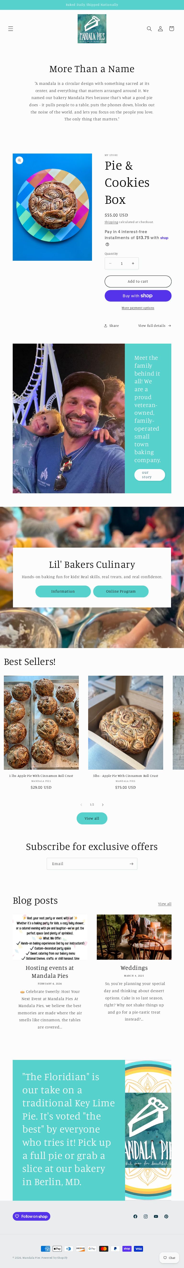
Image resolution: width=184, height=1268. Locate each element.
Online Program (121, 591)
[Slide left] (81, 804)
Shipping (111, 222)
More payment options (138, 307)
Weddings (134, 967)
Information (63, 591)
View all (92, 818)
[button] (10, 28)
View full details (152, 325)
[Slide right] (103, 804)
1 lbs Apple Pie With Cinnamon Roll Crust (41, 776)
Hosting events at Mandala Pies (50, 971)
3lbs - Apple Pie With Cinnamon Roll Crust (125, 776)
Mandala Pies (31, 1257)
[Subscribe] (131, 864)
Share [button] (114, 325)
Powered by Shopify (54, 1257)
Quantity (111, 253)
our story (147, 474)
